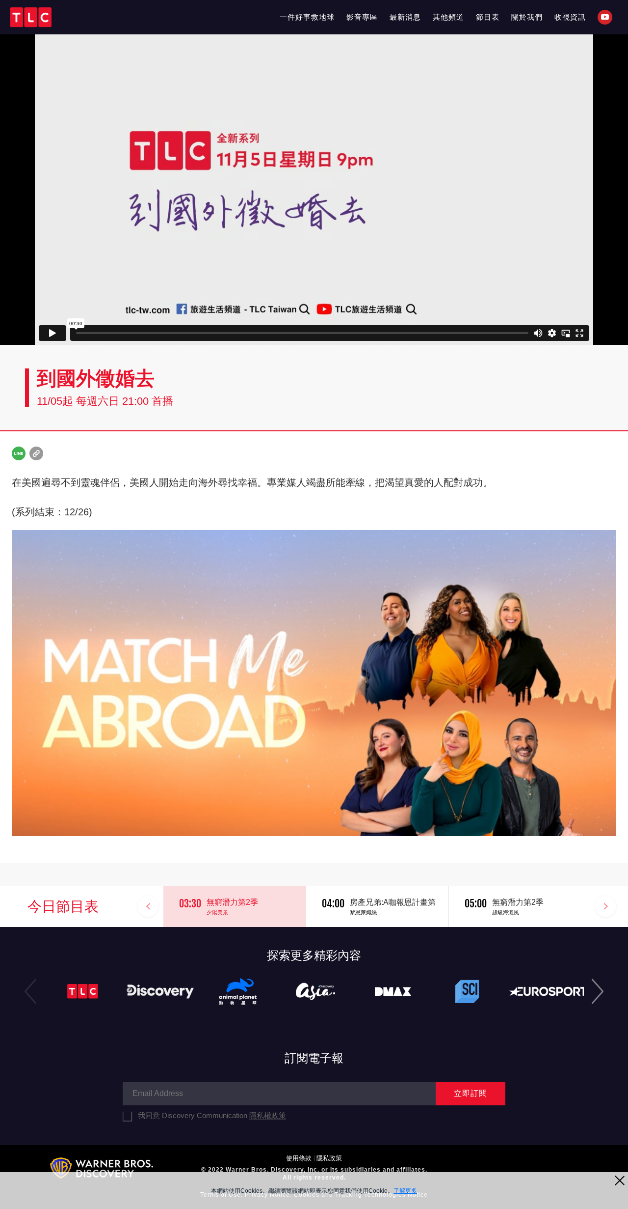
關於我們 (527, 17)
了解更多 (405, 1190)
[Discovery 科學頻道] (470, 991)
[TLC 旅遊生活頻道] (83, 991)
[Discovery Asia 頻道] (315, 991)
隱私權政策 (267, 1115)
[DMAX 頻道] (393, 991)
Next (606, 906)
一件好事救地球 (307, 17)
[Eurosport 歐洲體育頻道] (548, 991)
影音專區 (362, 17)
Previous (148, 906)
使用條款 (299, 1158)
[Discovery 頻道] (160, 991)
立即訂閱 (470, 1093)
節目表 (487, 17)
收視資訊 (570, 17)
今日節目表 (63, 906)
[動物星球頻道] (238, 991)
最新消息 (405, 17)
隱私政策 (329, 1158)
